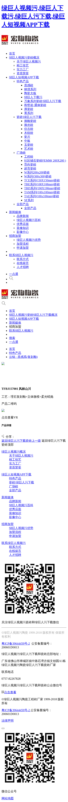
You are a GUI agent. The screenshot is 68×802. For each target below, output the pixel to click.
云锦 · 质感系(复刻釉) (23, 356)
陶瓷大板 (30, 93)
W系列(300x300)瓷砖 (38, 176)
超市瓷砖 (30, 168)
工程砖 (28, 156)
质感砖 (28, 85)
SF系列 (29, 200)
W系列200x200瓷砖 (37, 172)
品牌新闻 (23, 216)
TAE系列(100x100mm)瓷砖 (41, 196)
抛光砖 (28, 124)
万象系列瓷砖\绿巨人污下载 (42, 101)
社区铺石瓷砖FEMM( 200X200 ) (45, 160)
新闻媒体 (15, 212)
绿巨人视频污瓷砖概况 (24, 57)
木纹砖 (28, 132)
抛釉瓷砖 (30, 120)
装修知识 (23, 228)
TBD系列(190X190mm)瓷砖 (42, 188)
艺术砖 (28, 148)
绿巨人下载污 (33, 97)
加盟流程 (23, 243)
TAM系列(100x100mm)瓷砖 (42, 192)
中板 (27, 140)
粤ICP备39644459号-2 (16, 643)
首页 (12, 53)
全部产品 (23, 204)
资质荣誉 (23, 73)
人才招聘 (23, 267)
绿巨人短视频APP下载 (24, 77)
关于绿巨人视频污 (29, 61)
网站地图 (8, 798)
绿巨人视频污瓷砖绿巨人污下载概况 (33, 314)
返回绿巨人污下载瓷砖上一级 (21, 440)
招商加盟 (15, 235)
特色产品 (23, 81)
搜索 (12, 338)
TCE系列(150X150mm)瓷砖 (42, 180)
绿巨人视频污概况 (14, 451)
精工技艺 (23, 65)
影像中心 (23, 231)
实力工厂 (23, 69)
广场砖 (21, 152)
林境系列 (30, 89)
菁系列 (28, 113)
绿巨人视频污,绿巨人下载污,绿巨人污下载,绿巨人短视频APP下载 (33, 16)
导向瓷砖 (30, 164)
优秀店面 (23, 224)
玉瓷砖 (28, 144)
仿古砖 (28, 128)
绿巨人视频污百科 (29, 220)
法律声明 (8, 720)
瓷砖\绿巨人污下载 (29, 117)
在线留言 (23, 263)
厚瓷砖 (28, 109)
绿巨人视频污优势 (29, 239)
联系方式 (23, 259)
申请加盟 (23, 247)
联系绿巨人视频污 (21, 255)
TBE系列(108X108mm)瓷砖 (42, 184)
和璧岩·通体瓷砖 (35, 105)
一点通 (13, 274)
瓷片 (27, 136)
